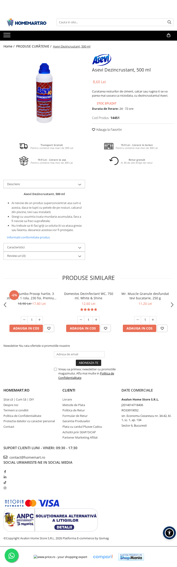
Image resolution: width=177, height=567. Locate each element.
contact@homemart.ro (27, 457)
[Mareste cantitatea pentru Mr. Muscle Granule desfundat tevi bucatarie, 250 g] (152, 320)
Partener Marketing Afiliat (80, 437)
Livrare (67, 399)
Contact (8, 427)
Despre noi (10, 405)
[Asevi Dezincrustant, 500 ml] (44, 93)
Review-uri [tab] (16, 256)
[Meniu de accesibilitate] (169, 532)
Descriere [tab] (13, 184)
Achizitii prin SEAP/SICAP (79, 432)
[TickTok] (4, 482)
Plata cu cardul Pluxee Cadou (82, 427)
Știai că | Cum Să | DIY (18, 399)
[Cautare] (169, 22)
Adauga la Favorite (108, 129)
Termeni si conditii (15, 410)
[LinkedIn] (4, 477)
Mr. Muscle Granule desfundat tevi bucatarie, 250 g (145, 295)
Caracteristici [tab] (16, 247)
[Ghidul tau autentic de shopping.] (103, 557)
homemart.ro (16, 390)
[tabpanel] (44, 93)
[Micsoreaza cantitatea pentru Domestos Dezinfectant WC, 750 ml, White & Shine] (80, 320)
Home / (9, 46)
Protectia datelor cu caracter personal (29, 421)
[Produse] (7, 36)
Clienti (68, 390)
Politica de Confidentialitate (22, 416)
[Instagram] (4, 488)
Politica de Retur (73, 410)
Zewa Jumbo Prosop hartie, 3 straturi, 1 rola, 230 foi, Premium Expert (32, 295)
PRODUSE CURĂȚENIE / (34, 46)
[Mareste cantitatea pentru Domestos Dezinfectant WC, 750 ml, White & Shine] (96, 320)
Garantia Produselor (76, 421)
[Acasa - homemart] (26, 22)
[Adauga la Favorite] (49, 328)
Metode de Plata (73, 405)
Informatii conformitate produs (28, 237)
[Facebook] (4, 471)
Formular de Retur (75, 416)
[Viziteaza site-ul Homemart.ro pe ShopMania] (131, 557)
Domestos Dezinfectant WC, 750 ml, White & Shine (88, 295)
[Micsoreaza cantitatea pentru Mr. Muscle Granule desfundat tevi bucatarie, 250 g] (137, 320)
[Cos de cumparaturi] (169, 35)
